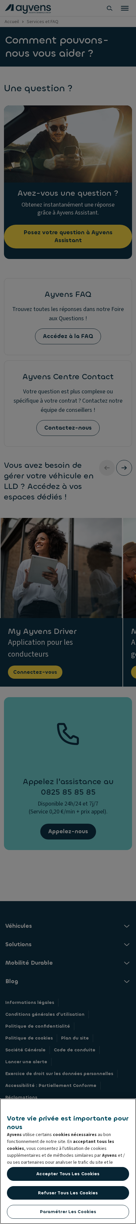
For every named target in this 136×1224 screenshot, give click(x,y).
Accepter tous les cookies (67, 1174)
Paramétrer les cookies (68, 1211)
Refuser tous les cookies (68, 1193)
